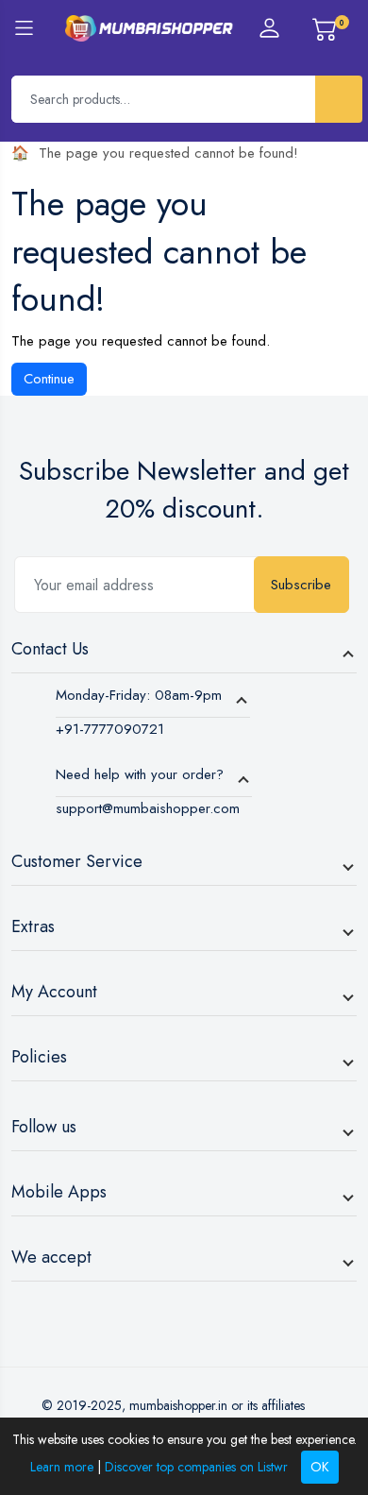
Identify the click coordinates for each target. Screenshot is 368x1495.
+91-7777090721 (110, 729)
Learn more (61, 1466)
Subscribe (301, 584)
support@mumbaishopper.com (148, 808)
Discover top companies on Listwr (196, 1466)
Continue (49, 378)
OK (319, 1466)
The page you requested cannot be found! (168, 153)
